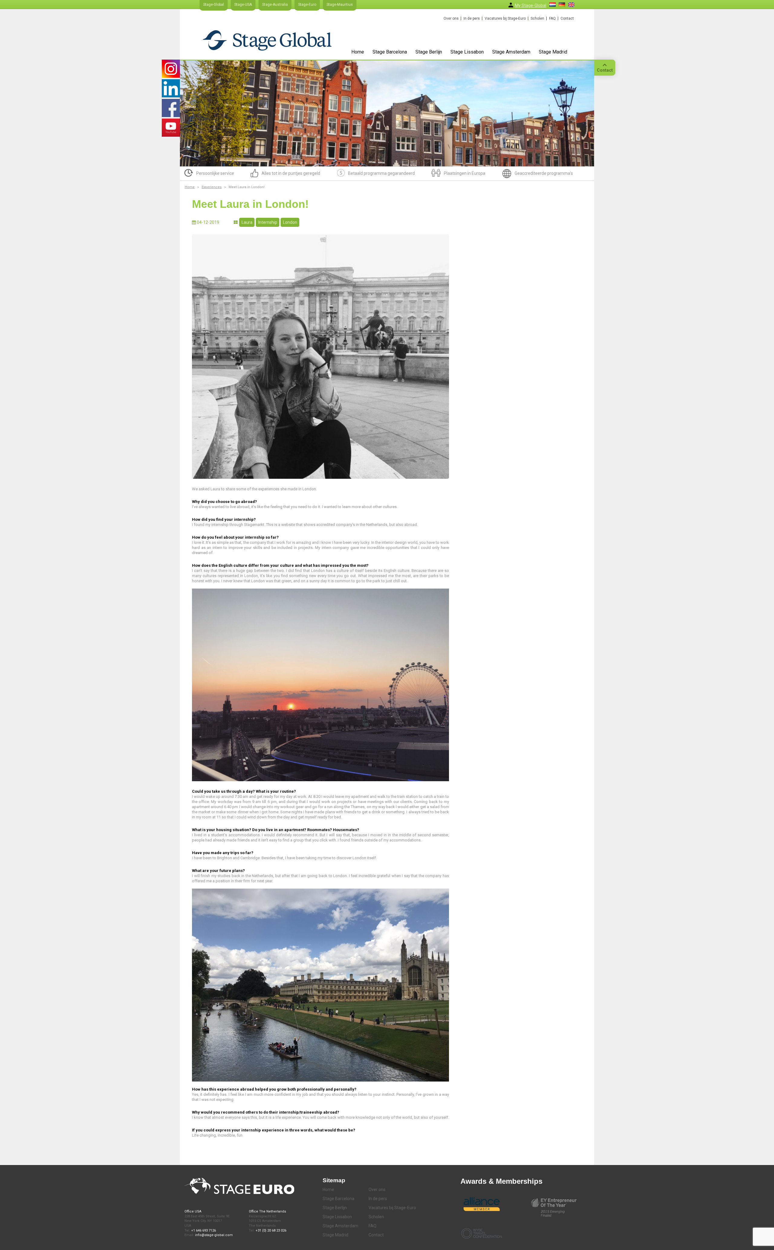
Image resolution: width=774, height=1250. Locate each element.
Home (357, 52)
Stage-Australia (275, 4)
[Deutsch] (562, 4)
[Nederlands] (552, 4)
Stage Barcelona (389, 52)
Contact (567, 18)
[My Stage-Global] (511, 5)
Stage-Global (213, 4)
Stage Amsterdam (511, 52)
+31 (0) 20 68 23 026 (270, 1230)
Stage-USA (243, 4)
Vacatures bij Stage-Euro (505, 18)
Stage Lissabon (467, 52)
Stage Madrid (553, 52)
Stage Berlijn (428, 52)
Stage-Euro (307, 4)
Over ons (451, 18)
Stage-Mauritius (340, 4)
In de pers (471, 18)
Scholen (537, 18)
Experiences (212, 187)
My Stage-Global (530, 5)
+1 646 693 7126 (203, 1230)
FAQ (552, 18)
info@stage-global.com (214, 1235)
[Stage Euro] (267, 40)
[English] (571, 4)
